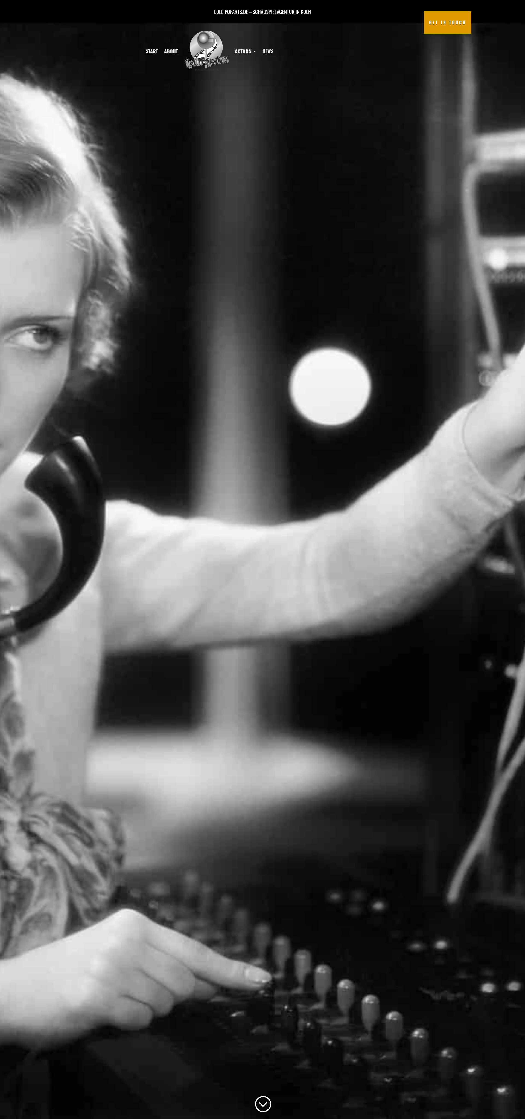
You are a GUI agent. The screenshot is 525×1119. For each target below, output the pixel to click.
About (171, 51)
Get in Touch (447, 22)
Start (152, 51)
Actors (243, 51)
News (267, 51)
